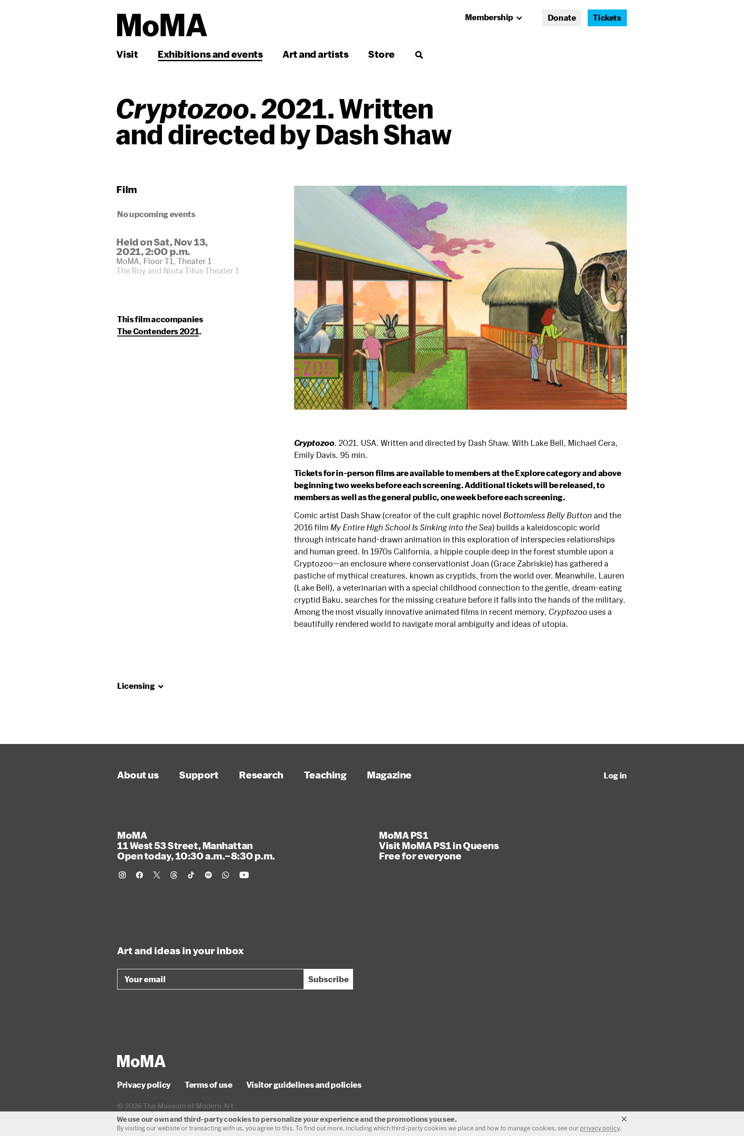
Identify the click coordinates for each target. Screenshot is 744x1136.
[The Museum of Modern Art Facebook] (139, 875)
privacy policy (600, 1128)
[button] (460, 297)
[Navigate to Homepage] (162, 25)
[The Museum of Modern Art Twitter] (156, 875)
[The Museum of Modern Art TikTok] (191, 875)
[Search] (419, 54)
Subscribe (328, 979)
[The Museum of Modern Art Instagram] (122, 875)
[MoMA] (141, 1061)
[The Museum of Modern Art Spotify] (208, 875)
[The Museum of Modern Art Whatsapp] (225, 875)
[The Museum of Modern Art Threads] (174, 875)
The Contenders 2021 (158, 331)
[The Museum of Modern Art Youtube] (244, 875)
